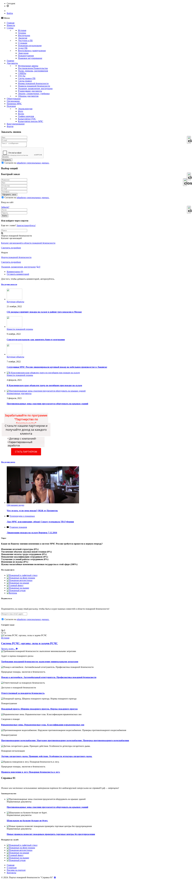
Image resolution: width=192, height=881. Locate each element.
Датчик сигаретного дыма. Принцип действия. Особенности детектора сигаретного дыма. (46, 756)
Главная (10, 23)
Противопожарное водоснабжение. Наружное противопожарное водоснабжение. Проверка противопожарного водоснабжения (65, 740)
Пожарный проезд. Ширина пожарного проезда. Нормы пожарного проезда (39, 709)
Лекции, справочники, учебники (34, 93)
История (22, 30)
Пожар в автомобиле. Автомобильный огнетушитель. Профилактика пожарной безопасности (48, 677)
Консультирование (16, 124)
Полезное (11, 106)
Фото (20, 111)
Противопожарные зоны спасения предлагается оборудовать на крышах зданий (47, 807)
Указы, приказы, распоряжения (33, 71)
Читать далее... (8, 648)
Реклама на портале (16, 870)
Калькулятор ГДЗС (27, 119)
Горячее (10, 61)
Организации (13, 101)
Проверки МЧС (14, 103)
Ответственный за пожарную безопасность (23, 693)
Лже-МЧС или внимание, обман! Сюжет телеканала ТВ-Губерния (40, 521)
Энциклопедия (25, 108)
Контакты (11, 872)
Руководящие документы (30, 91)
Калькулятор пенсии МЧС (30, 121)
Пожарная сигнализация (29, 45)
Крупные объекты (15, 301)
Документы (12, 63)
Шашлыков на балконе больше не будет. (27, 820)
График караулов (26, 116)
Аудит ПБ (22, 48)
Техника (22, 33)
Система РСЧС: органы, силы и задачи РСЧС (29, 643)
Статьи (10, 28)
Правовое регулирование (30, 58)
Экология (22, 38)
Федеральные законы (28, 66)
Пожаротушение (26, 55)
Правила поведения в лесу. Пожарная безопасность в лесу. (30, 772)
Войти (10, 13)
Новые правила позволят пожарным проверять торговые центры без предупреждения (51, 834)
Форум (10, 126)
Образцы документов (28, 96)
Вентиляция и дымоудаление (32, 50)
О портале (12, 867)
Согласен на (26, 163)
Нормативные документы (19, 393)
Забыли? (5, 207)
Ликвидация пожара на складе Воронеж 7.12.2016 (32, 532)
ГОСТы (21, 76)
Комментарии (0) (15, 271)
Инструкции (24, 35)
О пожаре (22, 43)
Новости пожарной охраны (20, 329)
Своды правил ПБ (26, 78)
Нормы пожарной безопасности (33, 83)
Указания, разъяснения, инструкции (35, 88)
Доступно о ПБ (25, 40)
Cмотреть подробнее (11, 248)
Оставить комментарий (18, 274)
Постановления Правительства (33, 68)
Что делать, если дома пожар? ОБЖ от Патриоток (32, 510)
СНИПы (22, 73)
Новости (11, 25)
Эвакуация (23, 53)
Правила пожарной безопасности (34, 86)
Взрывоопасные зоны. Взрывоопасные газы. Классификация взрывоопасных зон (42, 725)
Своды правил (25, 81)
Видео (21, 114)
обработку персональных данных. (33, 163)
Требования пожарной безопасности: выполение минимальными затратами (39, 661)
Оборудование (14, 98)
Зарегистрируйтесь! (26, 225)
